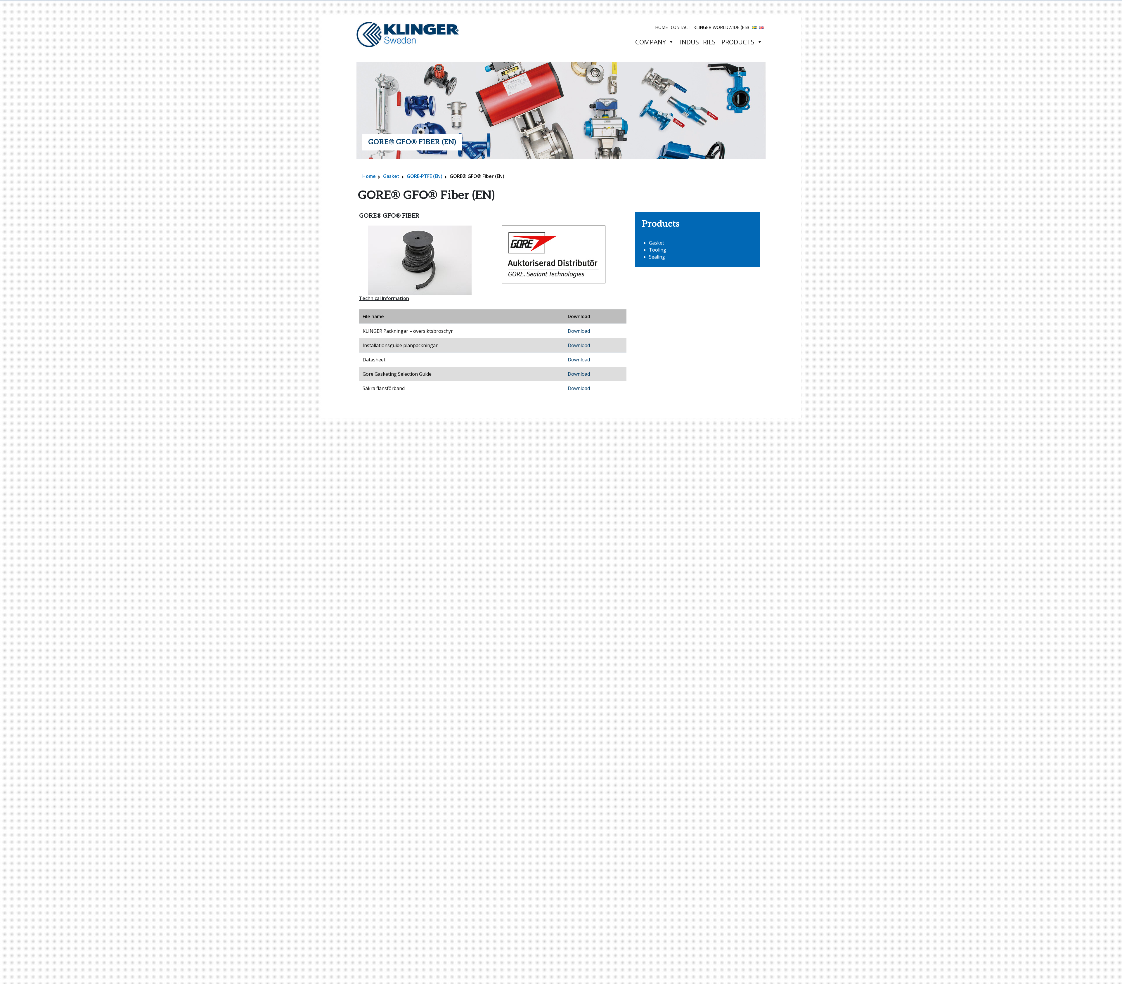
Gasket (391, 176)
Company (650, 41)
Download (579, 331)
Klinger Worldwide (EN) (721, 27)
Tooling (657, 250)
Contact (680, 27)
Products (737, 41)
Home (661, 27)
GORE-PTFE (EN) (424, 176)
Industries (698, 41)
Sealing (657, 257)
